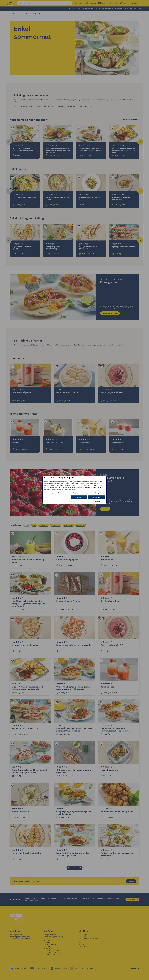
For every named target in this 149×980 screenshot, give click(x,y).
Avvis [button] (79, 497)
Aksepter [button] (96, 497)
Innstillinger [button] (97, 501)
